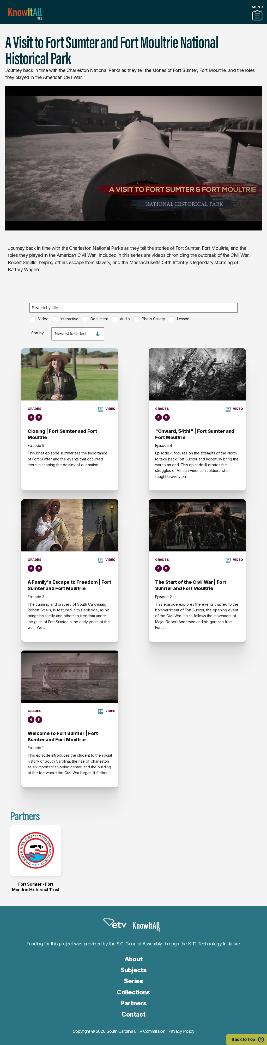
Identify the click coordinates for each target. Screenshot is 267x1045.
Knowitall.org (25, 14)
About (134, 959)
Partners (133, 21)
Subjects (133, 970)
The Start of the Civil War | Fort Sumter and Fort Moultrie (190, 585)
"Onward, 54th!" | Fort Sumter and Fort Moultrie (194, 434)
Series (133, 981)
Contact (133, 1014)
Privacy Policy (181, 1031)
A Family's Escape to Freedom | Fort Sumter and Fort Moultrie (69, 585)
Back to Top (243, 1039)
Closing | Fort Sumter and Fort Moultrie (62, 434)
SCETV (114, 923)
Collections (133, 992)
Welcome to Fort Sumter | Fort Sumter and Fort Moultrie (63, 736)
